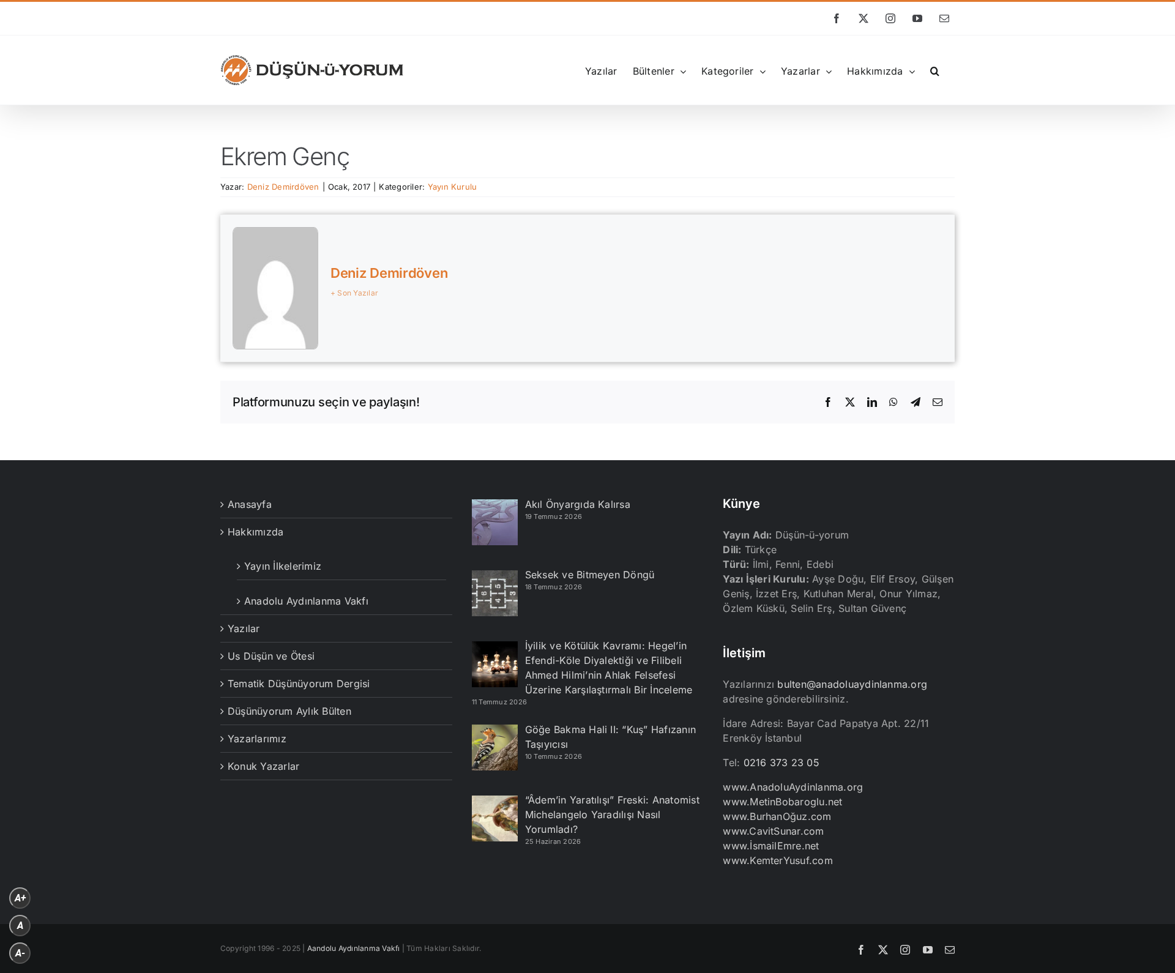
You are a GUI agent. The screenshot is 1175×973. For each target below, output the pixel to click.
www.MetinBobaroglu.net (782, 802)
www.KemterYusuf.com (778, 860)
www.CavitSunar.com (773, 831)
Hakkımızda (255, 532)
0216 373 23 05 (781, 762)
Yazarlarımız (257, 739)
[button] (934, 70)
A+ (20, 898)
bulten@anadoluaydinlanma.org (852, 684)
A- (20, 953)
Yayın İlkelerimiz (282, 566)
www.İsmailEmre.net (771, 846)
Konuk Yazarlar (263, 766)
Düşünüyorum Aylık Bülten (289, 711)
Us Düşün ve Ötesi (271, 656)
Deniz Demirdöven (283, 187)
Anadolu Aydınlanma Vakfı (306, 601)
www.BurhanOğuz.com (777, 816)
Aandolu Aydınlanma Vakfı (353, 948)
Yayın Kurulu (452, 187)
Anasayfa (250, 504)
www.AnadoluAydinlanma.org (793, 787)
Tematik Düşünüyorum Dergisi (299, 683)
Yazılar (244, 628)
